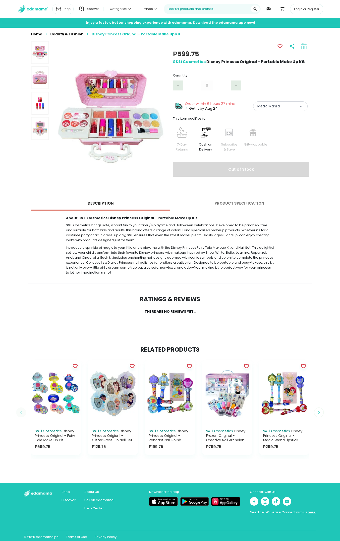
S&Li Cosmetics (189, 62)
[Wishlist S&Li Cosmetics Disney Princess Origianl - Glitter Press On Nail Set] (132, 366)
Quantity (180, 75)
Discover (68, 500)
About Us (91, 491)
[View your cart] (282, 9)
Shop (65, 491)
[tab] (100, 203)
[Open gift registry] (268, 9)
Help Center (94, 508)
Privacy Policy (105, 537)
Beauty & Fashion (67, 34)
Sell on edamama (98, 500)
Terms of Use (76, 537)
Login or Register (306, 9)
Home (36, 34)
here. (312, 512)
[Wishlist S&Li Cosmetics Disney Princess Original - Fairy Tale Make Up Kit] (75, 366)
